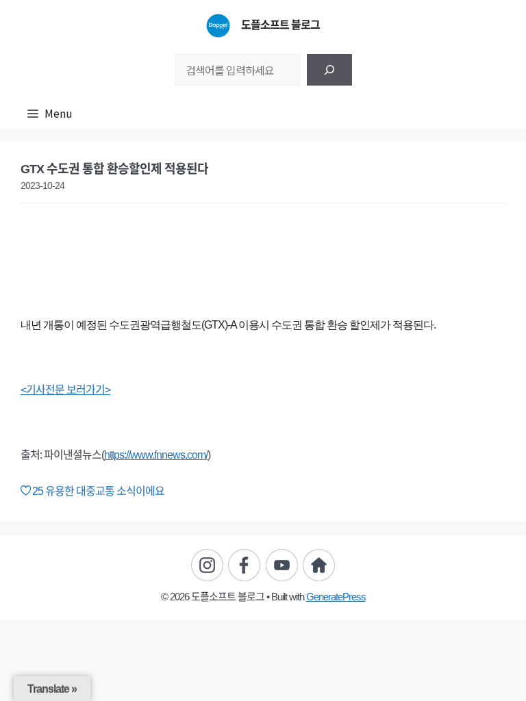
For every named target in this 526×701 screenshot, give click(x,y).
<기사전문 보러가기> (65, 390)
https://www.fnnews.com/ (156, 455)
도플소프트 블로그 (280, 25)
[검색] (329, 70)
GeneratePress (336, 596)
